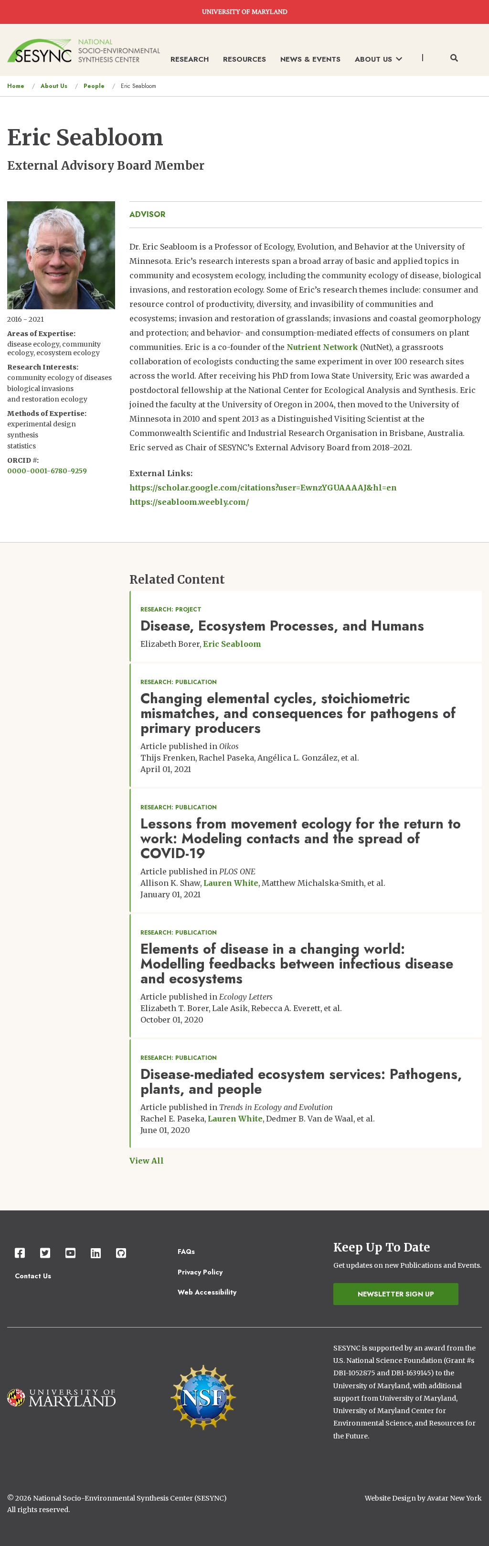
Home (15, 86)
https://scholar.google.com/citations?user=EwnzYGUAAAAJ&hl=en (263, 487)
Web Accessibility (207, 1292)
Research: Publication (178, 682)
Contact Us (33, 1276)
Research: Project (171, 609)
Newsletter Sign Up (396, 1294)
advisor (147, 214)
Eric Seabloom (232, 644)
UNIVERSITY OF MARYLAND (244, 12)
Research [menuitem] (189, 59)
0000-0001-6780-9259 (47, 471)
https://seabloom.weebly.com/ (189, 502)
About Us (54, 86)
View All (146, 1160)
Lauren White (230, 883)
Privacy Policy (200, 1272)
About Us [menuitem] (373, 59)
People (94, 86)
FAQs (186, 1251)
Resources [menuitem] (244, 59)
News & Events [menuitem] (310, 59)
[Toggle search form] (454, 58)
